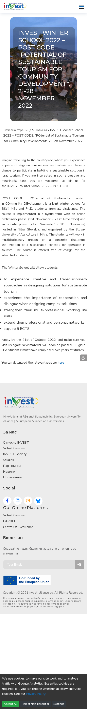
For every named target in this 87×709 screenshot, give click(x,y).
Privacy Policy (35, 694)
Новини (41, 130)
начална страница (17, 130)
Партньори (12, 466)
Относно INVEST (16, 442)
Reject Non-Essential (35, 704)
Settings (58, 704)
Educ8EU (9, 521)
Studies (8, 460)
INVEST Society (15, 454)
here (61, 362)
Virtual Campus (14, 448)
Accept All (10, 704)
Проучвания (12, 477)
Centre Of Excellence (18, 527)
